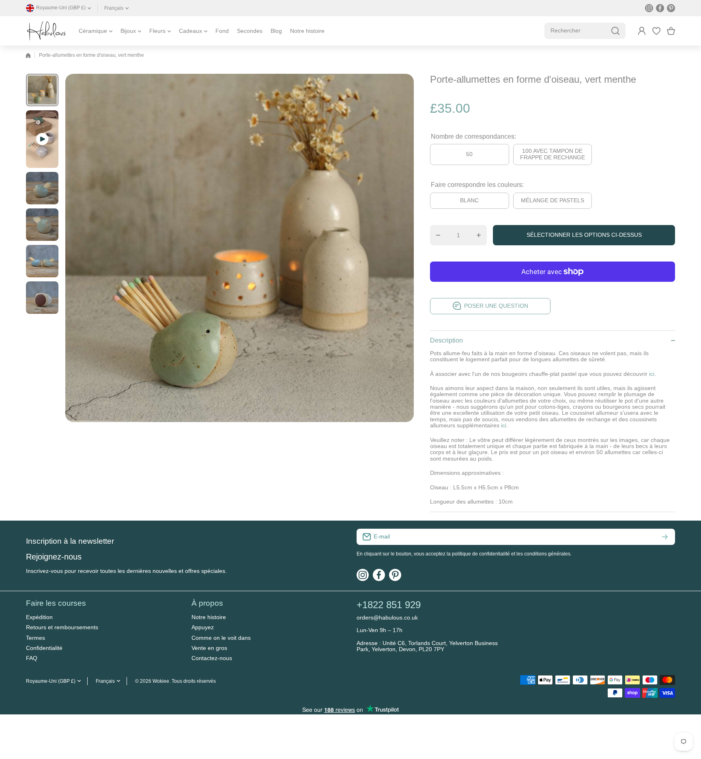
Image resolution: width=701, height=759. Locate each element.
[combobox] (585, 31)
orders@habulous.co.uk (387, 617)
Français (113, 8)
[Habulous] (46, 30)
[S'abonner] (665, 537)
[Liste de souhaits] (656, 31)
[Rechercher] (615, 31)
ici (503, 425)
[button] (671, 31)
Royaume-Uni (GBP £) (50, 681)
